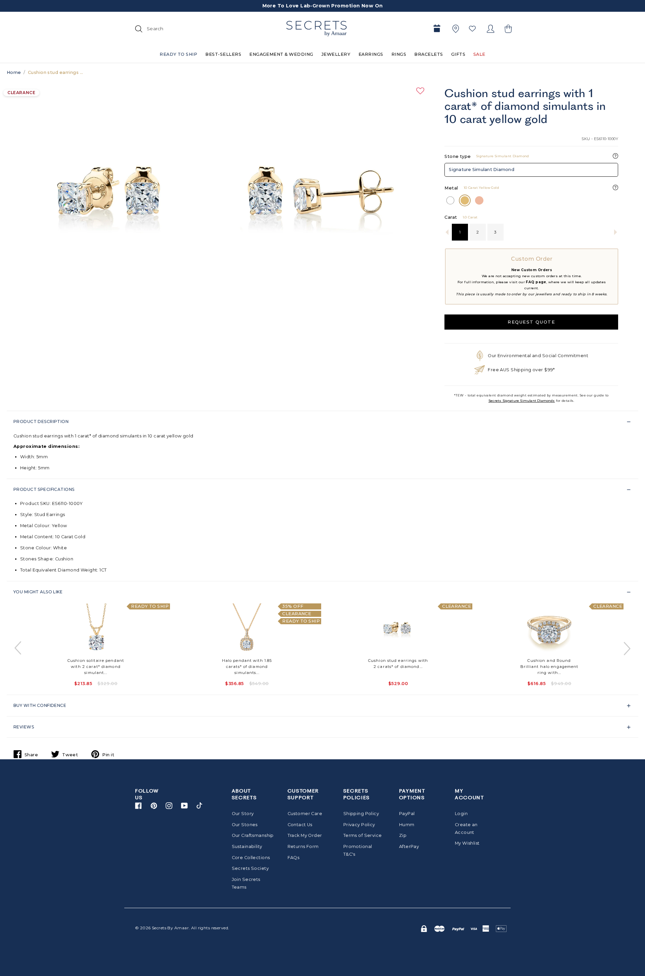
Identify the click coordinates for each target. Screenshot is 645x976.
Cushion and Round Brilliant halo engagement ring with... (549, 666)
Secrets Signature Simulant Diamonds (521, 400)
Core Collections (251, 857)
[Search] (137, 28)
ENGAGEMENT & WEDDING (281, 54)
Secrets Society (250, 868)
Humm (407, 824)
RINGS (398, 54)
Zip (402, 835)
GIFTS (458, 54)
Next (626, 648)
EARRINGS (370, 54)
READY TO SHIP (178, 54)
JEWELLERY (335, 54)
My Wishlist (467, 843)
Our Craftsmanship (251, 835)
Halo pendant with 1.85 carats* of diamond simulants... (247, 666)
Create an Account (466, 828)
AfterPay (409, 846)
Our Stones (245, 824)
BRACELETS (428, 54)
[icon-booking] (437, 29)
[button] (507, 29)
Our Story (243, 813)
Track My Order (305, 835)
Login (461, 813)
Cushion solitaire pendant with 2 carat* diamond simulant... (96, 666)
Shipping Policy (361, 813)
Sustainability (247, 846)
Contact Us (300, 824)
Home (14, 72)
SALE (479, 54)
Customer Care (305, 813)
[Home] (316, 28)
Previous (18, 648)
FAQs (294, 857)
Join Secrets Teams (246, 883)
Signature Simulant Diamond (481, 169)
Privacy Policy (359, 824)
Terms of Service (362, 835)
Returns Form (303, 846)
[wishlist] (472, 29)
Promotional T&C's (357, 850)
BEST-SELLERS (223, 54)
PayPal (407, 813)
